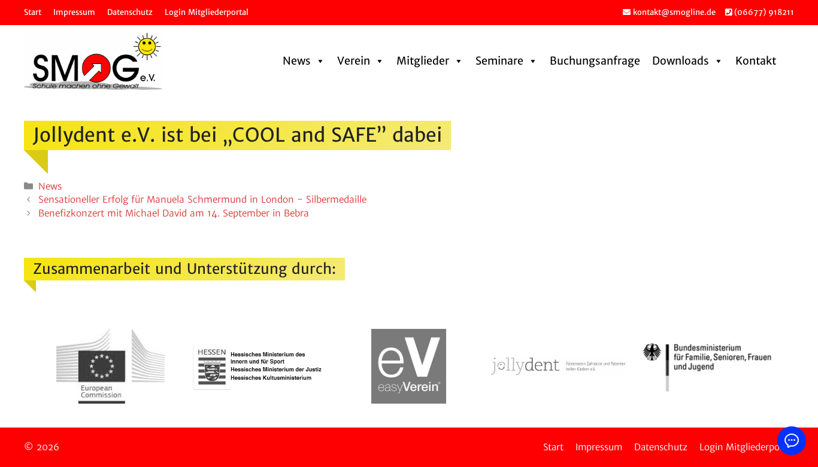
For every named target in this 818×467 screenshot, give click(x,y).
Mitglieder (422, 61)
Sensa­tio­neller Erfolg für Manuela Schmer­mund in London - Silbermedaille (202, 199)
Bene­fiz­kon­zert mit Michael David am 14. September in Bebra (173, 213)
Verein (353, 61)
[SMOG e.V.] (93, 61)
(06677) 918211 (763, 12)
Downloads (680, 61)
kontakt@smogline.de (673, 12)
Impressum (74, 12)
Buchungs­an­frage (595, 61)
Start (32, 12)
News (297, 61)
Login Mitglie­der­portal (207, 12)
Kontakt (755, 61)
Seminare (499, 61)
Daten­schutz (130, 12)
